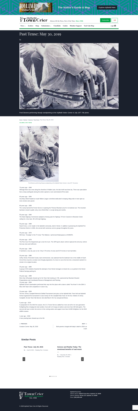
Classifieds (57, 26)
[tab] (51, 376)
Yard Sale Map (89, 26)
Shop (37, 26)
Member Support (76, 26)
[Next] (82, 359)
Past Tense (28, 122)
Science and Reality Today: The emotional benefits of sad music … (69, 349)
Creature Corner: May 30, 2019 (28, 325)
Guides (65, 26)
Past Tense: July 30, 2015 (33, 347)
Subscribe (105, 20)
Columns (22, 122)
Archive (30, 26)
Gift (115, 20)
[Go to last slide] (24, 359)
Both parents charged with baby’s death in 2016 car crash (71, 326)
